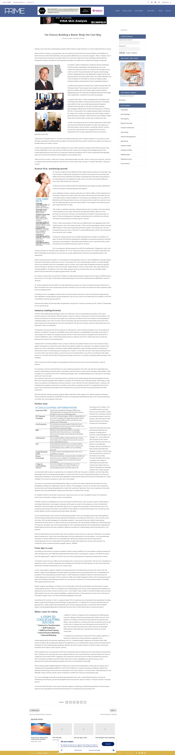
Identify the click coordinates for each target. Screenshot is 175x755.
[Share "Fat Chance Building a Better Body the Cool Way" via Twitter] (70, 702)
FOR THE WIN (56, 737)
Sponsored (124, 141)
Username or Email (125, 40)
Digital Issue (127, 11)
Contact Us (30, 2)
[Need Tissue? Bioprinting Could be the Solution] (41, 729)
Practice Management (128, 136)
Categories (138, 11)
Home (117, 11)
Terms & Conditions (117, 753)
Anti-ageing (125, 119)
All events (122, 100)
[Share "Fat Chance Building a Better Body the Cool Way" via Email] (85, 702)
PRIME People (125, 154)
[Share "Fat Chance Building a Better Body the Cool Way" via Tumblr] (74, 702)
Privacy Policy (129, 753)
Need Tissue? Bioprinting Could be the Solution (39, 738)
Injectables (124, 110)
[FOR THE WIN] (62, 729)
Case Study (124, 132)
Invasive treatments (127, 127)
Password (122, 46)
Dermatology (125, 114)
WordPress (60, 753)
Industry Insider (67, 38)
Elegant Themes (43, 753)
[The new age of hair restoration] (83, 729)
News (161, 11)
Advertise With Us (19, 2)
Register (134, 53)
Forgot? (128, 53)
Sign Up (168, 11)
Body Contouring (126, 123)
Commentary (125, 163)
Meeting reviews (126, 159)
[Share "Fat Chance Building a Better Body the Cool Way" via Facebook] (67, 702)
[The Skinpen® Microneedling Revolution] (105, 729)
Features (150, 11)
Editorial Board (105, 753)
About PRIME (7, 2)
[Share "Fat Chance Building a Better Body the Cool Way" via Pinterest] (78, 702)
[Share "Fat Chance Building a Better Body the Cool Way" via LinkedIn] (81, 702)
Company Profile (78, 38)
